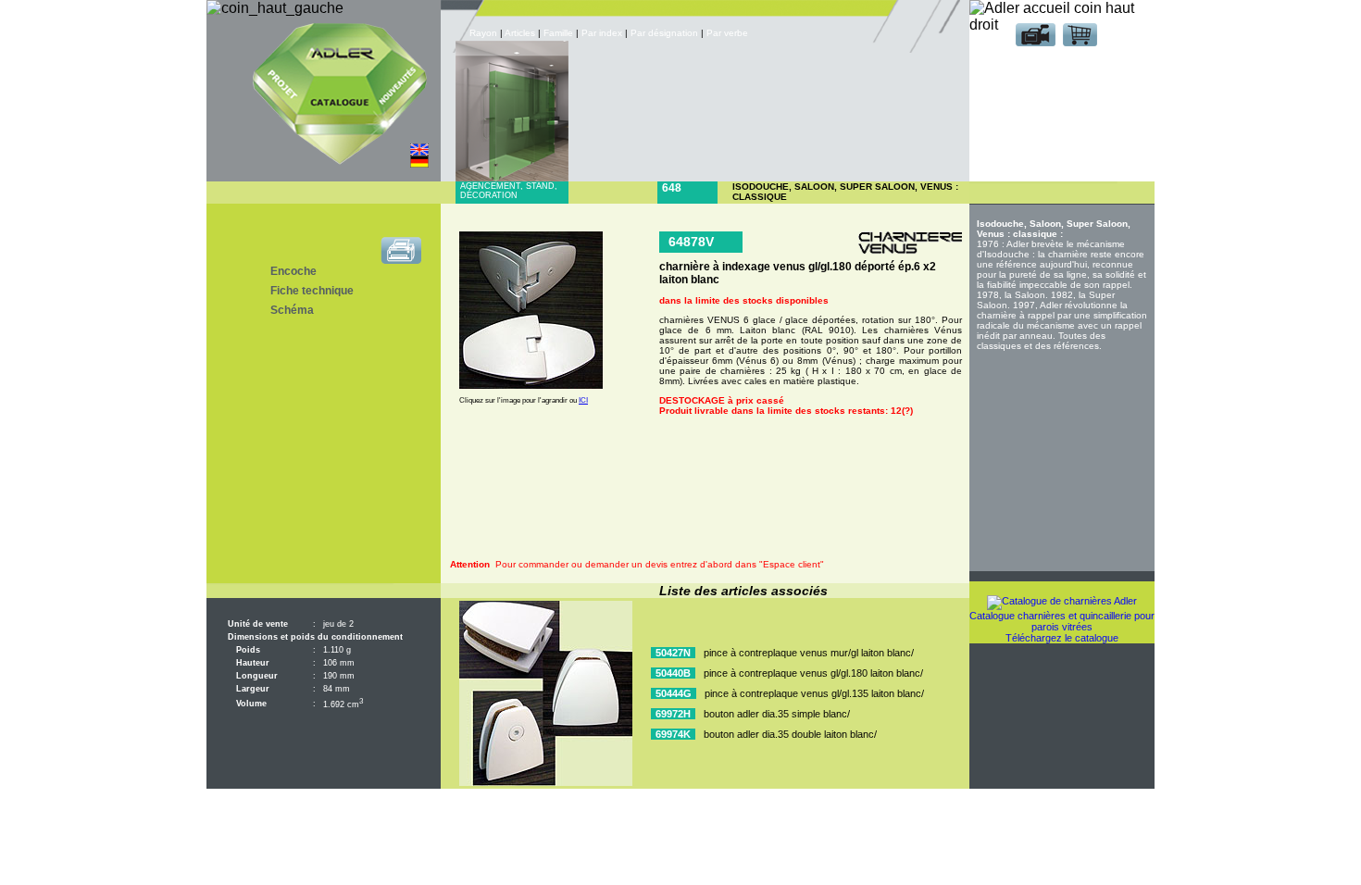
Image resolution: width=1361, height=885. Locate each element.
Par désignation (664, 33)
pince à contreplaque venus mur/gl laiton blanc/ (809, 652)
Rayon (484, 33)
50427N (673, 652)
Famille (559, 33)
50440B (673, 673)
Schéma (292, 310)
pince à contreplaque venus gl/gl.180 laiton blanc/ (813, 673)
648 (671, 187)
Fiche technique (312, 290)
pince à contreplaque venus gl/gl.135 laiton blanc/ (814, 693)
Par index (601, 33)
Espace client (1058, 63)
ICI (583, 400)
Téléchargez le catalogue (1061, 637)
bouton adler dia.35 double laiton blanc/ (790, 734)
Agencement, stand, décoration (508, 190)
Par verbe (728, 33)
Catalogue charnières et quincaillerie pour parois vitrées (1062, 621)
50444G (674, 693)
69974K (673, 734)
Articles (520, 33)
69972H (673, 713)
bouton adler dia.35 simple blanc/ (777, 713)
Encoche (293, 271)
